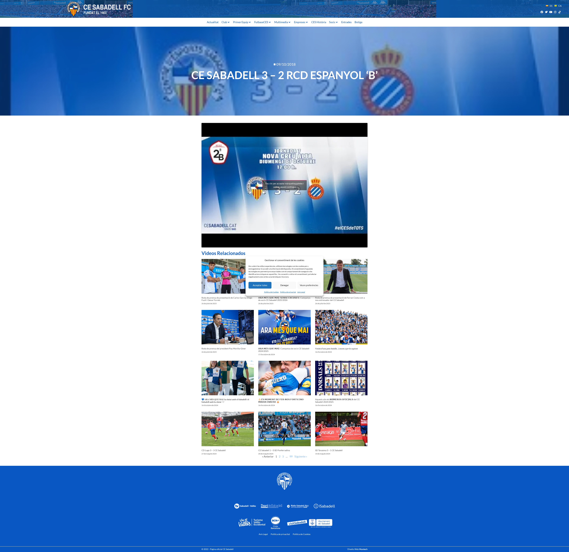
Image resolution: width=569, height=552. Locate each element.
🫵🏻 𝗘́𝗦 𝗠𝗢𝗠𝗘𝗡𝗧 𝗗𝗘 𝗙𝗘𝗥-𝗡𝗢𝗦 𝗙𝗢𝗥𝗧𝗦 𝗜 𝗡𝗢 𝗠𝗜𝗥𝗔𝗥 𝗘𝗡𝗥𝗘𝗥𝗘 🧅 (281, 400)
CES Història (318, 22)
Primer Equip (240, 22)
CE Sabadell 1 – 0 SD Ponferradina (274, 450)
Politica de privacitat (288, 292)
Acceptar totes (260, 285)
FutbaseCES (261, 22)
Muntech (363, 549)
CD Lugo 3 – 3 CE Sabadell (214, 450)
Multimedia (281, 22)
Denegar (284, 285)
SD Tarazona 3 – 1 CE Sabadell (329, 450)
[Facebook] (542, 12)
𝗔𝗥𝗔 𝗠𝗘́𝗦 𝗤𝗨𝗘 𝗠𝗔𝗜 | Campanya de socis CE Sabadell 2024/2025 (283, 349)
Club (224, 22)
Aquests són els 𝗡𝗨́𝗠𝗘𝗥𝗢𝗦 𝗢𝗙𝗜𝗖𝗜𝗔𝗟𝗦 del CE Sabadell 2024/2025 (337, 400)
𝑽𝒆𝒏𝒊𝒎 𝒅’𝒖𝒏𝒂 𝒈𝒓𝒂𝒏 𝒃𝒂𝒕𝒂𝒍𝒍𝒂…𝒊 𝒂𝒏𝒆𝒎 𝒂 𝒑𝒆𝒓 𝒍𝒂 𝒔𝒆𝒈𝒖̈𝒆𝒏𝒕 (336, 348)
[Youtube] (551, 12)
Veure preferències (309, 285)
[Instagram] (555, 12)
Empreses (299, 22)
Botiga (358, 22)
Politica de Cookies (271, 292)
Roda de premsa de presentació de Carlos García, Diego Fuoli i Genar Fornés (227, 298)
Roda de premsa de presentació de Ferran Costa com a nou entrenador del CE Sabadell (340, 298)
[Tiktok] (560, 12)
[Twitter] (546, 12)
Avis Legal (301, 292)
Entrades (346, 22)
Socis (332, 22)
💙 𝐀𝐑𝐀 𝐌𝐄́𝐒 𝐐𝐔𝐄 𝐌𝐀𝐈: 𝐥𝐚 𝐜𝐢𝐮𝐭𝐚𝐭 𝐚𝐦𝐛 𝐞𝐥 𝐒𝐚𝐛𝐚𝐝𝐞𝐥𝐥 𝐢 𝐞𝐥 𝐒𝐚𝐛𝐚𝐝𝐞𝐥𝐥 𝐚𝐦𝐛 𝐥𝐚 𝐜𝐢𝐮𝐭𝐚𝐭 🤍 (225, 400)
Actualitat (213, 22)
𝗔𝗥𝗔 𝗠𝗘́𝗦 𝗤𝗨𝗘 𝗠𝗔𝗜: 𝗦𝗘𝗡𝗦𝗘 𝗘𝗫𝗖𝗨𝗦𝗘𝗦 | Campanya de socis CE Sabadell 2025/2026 (284, 298)
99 (291, 456)
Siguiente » (300, 456)
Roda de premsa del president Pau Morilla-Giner (224, 348)
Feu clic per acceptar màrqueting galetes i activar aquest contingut (285, 185)
